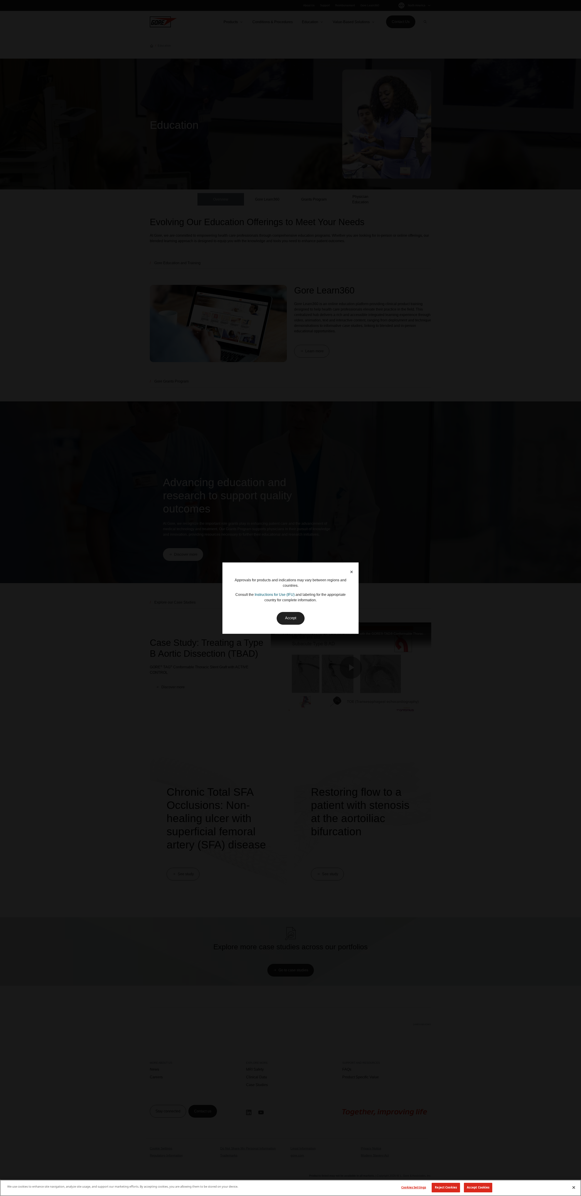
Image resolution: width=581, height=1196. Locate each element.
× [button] (351, 572)
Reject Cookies (446, 1187)
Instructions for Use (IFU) (275, 595)
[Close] (574, 1187)
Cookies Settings (413, 1187)
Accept (290, 618)
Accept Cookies (478, 1187)
